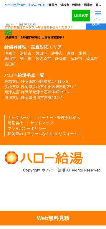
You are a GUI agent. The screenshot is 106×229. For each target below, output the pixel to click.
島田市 (10, 58)
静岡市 (61, 58)
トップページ (19, 117)
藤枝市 (76, 58)
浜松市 (26, 53)
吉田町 (10, 64)
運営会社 (15, 123)
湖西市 (10, 53)
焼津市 (92, 58)
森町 (70, 53)
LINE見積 (81, 16)
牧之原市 (43, 58)
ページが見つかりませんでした (25, 5)
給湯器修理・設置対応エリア (33, 47)
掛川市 (84, 53)
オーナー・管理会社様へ (59, 117)
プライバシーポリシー (27, 128)
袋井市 (57, 53)
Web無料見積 (53, 218)
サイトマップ (41, 123)
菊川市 (26, 58)
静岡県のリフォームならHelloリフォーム (43, 134)
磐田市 (41, 53)
